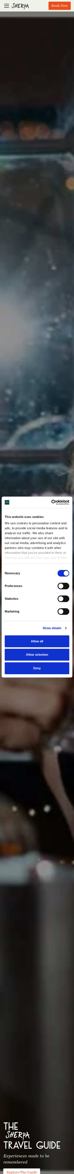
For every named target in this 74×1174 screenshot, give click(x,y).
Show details (52, 628)
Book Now (60, 6)
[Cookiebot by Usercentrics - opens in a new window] (52, 502)
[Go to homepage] (20, 5)
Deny (37, 668)
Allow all (37, 641)
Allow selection (37, 654)
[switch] (63, 586)
